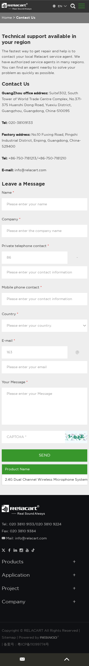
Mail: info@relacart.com (26, 538)
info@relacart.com (30, 170)
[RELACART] (16, 6)
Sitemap (9, 637)
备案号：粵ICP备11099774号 (26, 644)
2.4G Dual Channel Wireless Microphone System (46, 479)
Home (7, 17)
